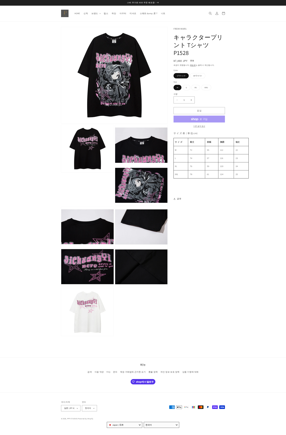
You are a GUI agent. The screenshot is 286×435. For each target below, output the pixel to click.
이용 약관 (99, 372)
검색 (89, 372)
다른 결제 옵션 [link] (199, 126)
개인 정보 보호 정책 (169, 372)
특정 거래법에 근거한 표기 (133, 372)
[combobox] (124, 425)
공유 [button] (179, 198)
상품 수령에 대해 (190, 372)
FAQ (108, 372)
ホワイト (198, 76)
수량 (176, 94)
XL (197, 88)
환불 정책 (153, 372)
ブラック (182, 76)
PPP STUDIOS (72, 419)
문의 (115, 372)
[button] (96, 13)
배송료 (193, 65)
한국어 (88, 408)
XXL (207, 88)
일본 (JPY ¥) (69, 408)
